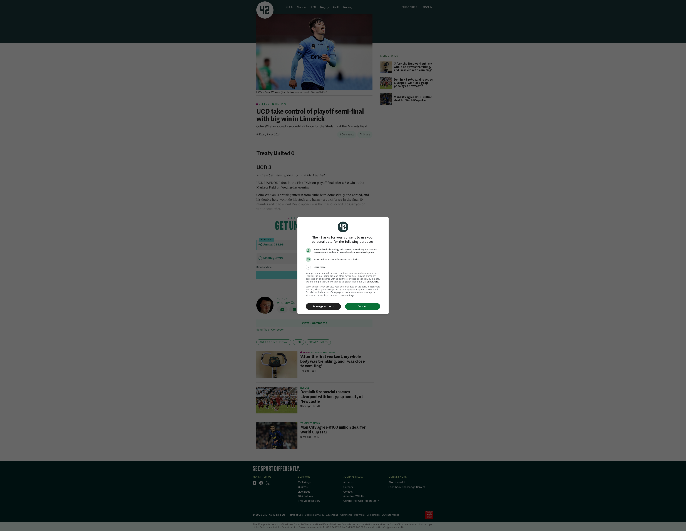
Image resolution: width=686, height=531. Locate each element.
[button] (343, 267)
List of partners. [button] (371, 281)
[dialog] (343, 265)
